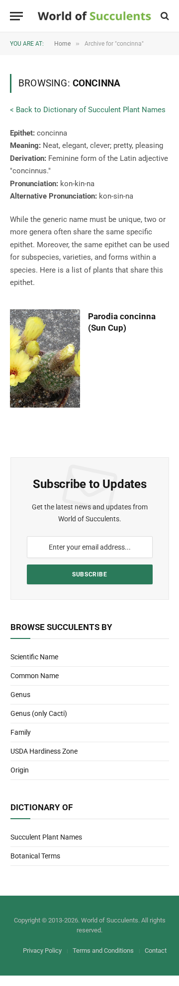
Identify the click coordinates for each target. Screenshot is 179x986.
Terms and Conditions (103, 950)
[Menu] (16, 16)
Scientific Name (34, 657)
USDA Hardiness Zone (44, 751)
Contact (156, 950)
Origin (19, 770)
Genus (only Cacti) (38, 713)
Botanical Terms (35, 856)
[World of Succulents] (94, 16)
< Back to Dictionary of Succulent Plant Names (88, 109)
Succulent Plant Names (46, 837)
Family (20, 732)
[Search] (164, 16)
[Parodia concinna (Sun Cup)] (45, 358)
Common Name (34, 676)
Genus (20, 695)
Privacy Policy (42, 950)
